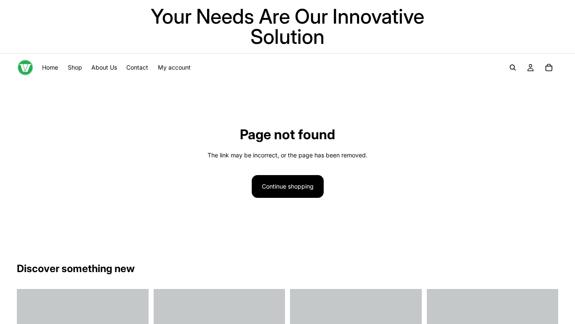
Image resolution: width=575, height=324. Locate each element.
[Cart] (549, 67)
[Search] (512, 67)
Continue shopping (288, 186)
